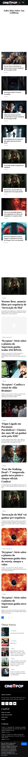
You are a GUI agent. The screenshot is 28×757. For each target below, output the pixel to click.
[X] (10, 703)
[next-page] (11, 617)
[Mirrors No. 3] (5, 641)
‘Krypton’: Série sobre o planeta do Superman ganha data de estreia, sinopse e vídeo (13, 558)
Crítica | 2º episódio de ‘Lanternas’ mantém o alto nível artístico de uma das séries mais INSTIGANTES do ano (13, 728)
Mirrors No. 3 (13, 643)
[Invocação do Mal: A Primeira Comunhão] (14, 85)
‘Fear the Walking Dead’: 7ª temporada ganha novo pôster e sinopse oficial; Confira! (12, 475)
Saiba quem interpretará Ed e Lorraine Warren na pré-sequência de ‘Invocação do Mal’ (14, 116)
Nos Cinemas (13, 630)
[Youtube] (14, 703)
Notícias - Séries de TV (7, 337)
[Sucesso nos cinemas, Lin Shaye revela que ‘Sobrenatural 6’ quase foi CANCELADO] (5, 672)
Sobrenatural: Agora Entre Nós (17, 633)
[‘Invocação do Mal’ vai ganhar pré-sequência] (14, 158)
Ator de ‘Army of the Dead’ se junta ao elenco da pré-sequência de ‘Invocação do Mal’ (13, 68)
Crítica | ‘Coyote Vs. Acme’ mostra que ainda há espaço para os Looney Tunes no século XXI (13, 736)
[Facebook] (3, 703)
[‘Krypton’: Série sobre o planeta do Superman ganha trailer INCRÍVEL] (14, 325)
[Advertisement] (14, 29)
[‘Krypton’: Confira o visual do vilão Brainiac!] (14, 369)
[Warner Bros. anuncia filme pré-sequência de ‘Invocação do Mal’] (14, 183)
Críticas (3, 732)
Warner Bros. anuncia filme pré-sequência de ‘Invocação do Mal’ (13, 304)
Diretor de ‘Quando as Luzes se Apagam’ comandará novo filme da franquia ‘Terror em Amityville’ (13, 238)
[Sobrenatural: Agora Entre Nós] (5, 631)
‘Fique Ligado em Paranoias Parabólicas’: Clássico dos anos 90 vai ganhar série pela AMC (14, 430)
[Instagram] (6, 703)
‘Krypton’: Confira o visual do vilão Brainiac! (13, 387)
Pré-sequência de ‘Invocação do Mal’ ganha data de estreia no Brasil (13, 141)
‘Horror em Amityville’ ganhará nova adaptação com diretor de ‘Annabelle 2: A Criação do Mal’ (13, 214)
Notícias (4, 298)
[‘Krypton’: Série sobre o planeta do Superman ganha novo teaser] (14, 582)
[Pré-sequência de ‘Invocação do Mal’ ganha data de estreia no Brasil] (14, 134)
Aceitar (24, 743)
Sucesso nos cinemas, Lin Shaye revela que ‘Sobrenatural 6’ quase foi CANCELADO (17, 673)
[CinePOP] (10, 2)
